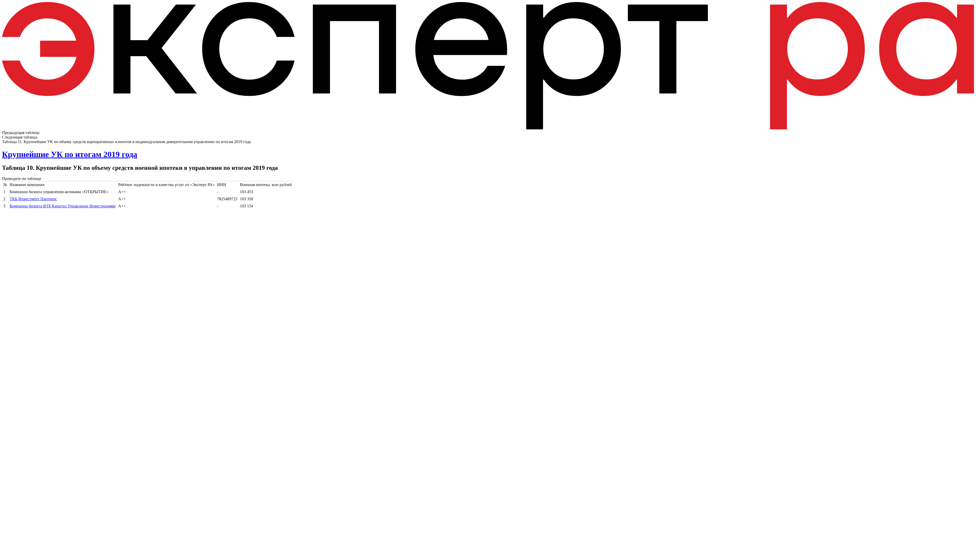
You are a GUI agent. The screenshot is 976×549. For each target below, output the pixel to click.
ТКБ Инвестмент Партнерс (33, 199)
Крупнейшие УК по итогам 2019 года (69, 154)
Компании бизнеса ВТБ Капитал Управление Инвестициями (63, 206)
